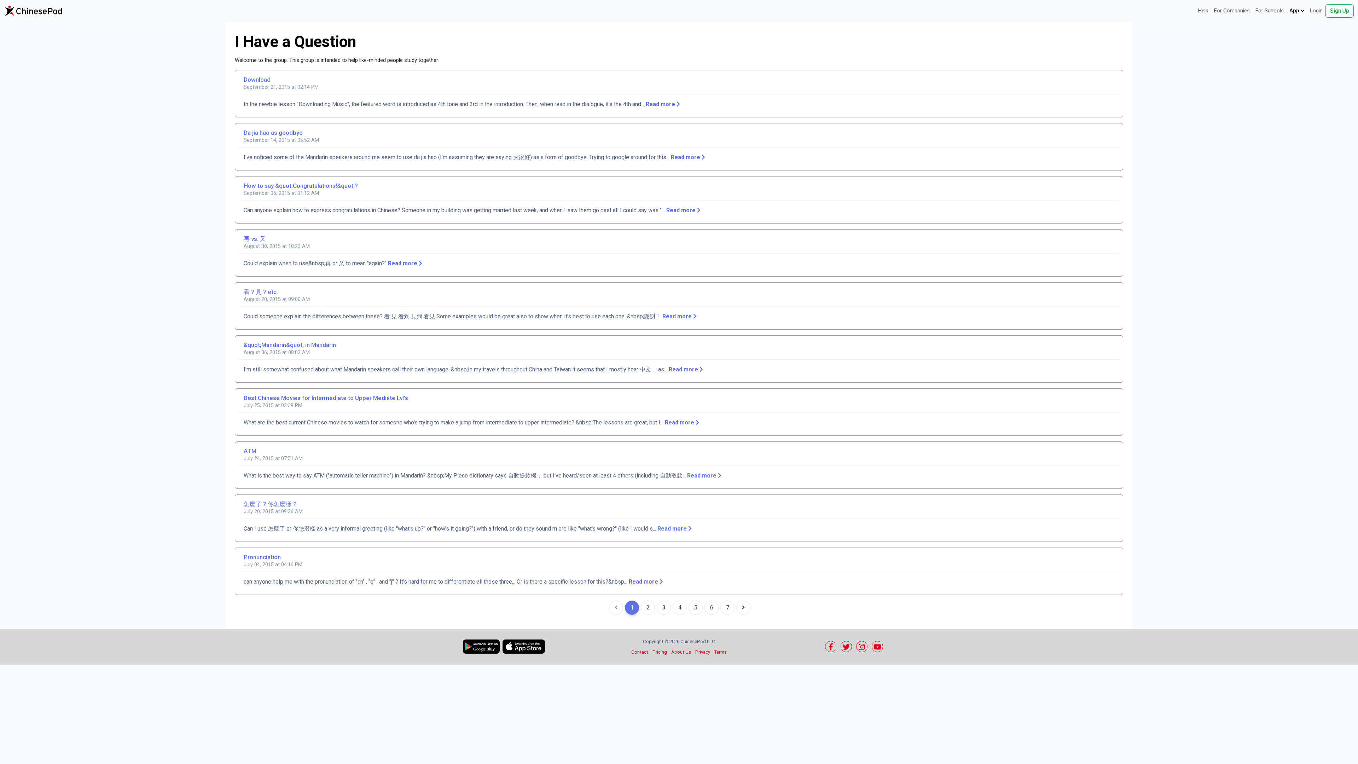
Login (1316, 10)
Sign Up (1339, 10)
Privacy (702, 652)
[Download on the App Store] (524, 646)
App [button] (1295, 10)
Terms (720, 652)
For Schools (1269, 10)
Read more (661, 104)
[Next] (743, 608)
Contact (639, 652)
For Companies (1232, 10)
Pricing (659, 652)
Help (1203, 10)
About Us (681, 652)
